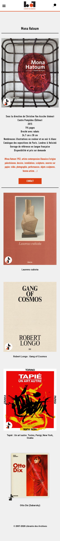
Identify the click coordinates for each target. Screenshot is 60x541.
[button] (4, 6)
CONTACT (30, 181)
